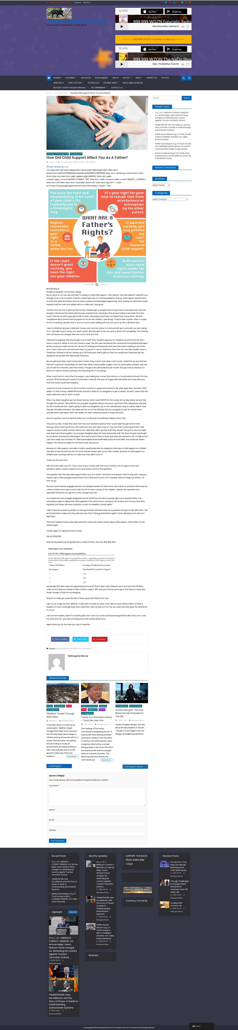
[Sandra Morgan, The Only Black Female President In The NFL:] (132, 693)
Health (115, 78)
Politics (165, 78)
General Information (89, 706)
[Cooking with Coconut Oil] (164, 904)
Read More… (72, 756)
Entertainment (101, 78)
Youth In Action (135, 706)
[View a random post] (189, 77)
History (126, 78)
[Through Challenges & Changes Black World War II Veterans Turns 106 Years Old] (164, 883)
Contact (77, 2)
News (138, 78)
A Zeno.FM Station (122, 31)
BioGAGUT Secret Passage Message (69, 87)
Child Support (55, 766)
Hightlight (57, 912)
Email (52, 820)
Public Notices (75, 83)
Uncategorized (76, 154)
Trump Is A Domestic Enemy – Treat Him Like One (96, 719)
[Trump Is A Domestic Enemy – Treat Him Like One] (97, 693)
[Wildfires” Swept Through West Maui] (62, 693)
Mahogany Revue (67, 162)
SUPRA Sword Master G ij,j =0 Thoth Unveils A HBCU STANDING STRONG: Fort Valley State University (173, 137)
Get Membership (98, 87)
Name (52, 810)
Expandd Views (110, 83)
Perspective (152, 78)
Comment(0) (80, 162)
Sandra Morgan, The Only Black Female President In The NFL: (129, 713)
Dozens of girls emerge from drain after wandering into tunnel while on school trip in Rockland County (173, 156)
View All (73, 912)
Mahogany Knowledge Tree (57, 154)
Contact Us (116, 87)
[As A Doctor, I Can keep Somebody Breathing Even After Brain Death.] (164, 863)
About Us (86, 2)
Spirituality (59, 83)
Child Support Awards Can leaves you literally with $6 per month (136, 766)
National (103, 706)
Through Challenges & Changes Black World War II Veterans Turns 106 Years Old (179, 886)
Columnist (70, 78)
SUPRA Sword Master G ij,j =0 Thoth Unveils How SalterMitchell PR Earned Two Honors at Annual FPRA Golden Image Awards (173, 146)
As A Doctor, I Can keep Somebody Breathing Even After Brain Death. (178, 866)
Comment (54, 785)
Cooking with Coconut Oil (176, 904)
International (59, 706)
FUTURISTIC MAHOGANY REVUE (76, 21)
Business (57, 78)
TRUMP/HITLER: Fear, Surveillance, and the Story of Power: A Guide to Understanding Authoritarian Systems (173, 127)
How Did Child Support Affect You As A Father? (73, 648)
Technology (93, 83)
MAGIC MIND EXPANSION (133, 83)
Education (86, 78)
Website (52, 830)
